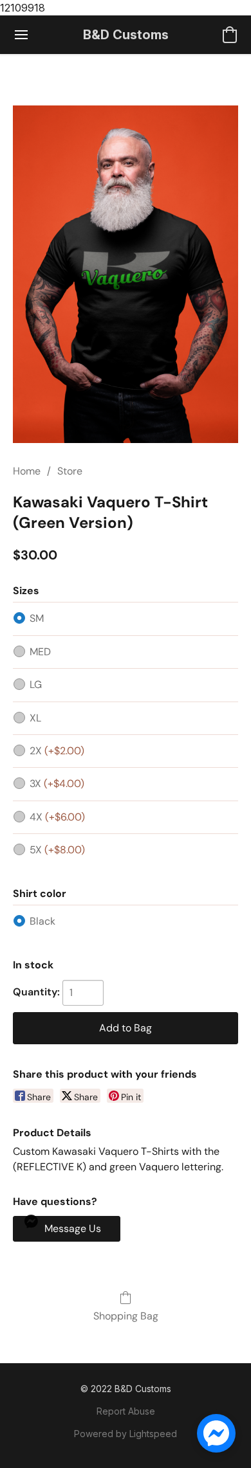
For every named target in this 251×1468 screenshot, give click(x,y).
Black (42, 921)
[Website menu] (21, 35)
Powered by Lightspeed (125, 1433)
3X (57, 783)
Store (69, 471)
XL (35, 718)
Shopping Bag (125, 1316)
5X (57, 849)
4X (57, 817)
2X (57, 750)
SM (37, 618)
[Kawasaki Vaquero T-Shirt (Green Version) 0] (125, 274)
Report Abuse (126, 1411)
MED (40, 651)
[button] (126, 35)
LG (36, 684)
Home (27, 471)
